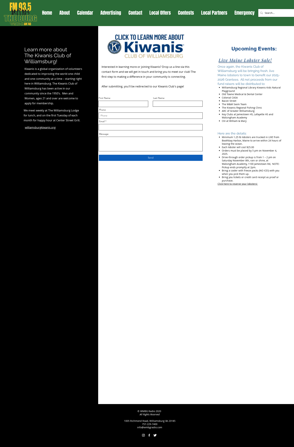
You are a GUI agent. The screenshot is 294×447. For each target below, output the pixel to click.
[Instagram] (143, 435)
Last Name (159, 98)
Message (104, 134)
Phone (102, 110)
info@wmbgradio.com (149, 427)
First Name (104, 98)
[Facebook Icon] (149, 435)
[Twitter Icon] (155, 435)
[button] (160, 13)
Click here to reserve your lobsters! (238, 183)
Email (102, 121)
